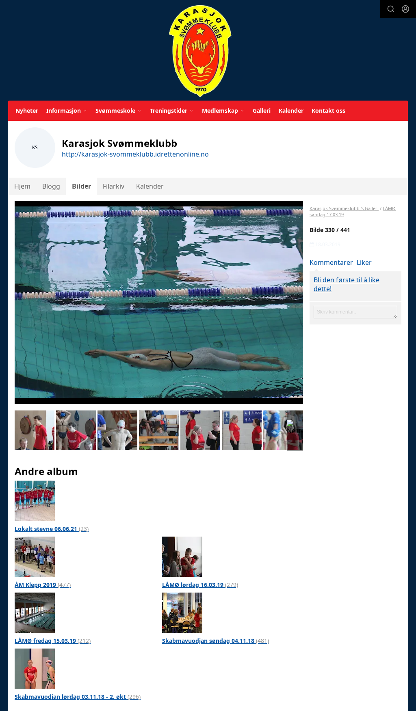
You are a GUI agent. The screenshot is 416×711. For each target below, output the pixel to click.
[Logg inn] (405, 9)
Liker (364, 262)
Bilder (81, 186)
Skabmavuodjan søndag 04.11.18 (215, 640)
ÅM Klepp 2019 (43, 585)
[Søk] (391, 9)
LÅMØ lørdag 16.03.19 (200, 585)
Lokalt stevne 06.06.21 (52, 529)
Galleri (262, 110)
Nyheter (26, 110)
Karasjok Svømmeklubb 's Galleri (344, 208)
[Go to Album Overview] (35, 500)
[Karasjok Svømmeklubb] (200, 51)
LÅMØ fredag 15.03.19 (53, 640)
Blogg (51, 186)
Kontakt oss (328, 110)
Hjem (22, 186)
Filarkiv (113, 186)
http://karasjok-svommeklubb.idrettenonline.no (135, 154)
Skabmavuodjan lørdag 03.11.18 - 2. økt (78, 696)
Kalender (291, 110)
